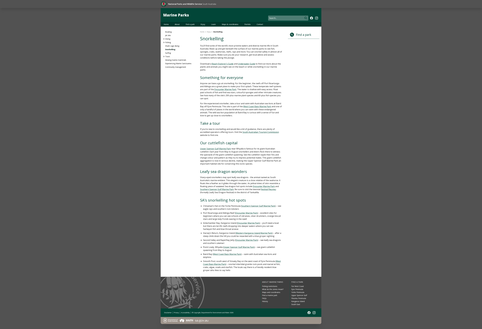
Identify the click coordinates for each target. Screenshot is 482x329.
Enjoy (203, 24)
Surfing (168, 53)
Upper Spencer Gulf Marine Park (215, 148)
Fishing (168, 42)
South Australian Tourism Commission (261, 132)
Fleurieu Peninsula (298, 298)
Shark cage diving (172, 46)
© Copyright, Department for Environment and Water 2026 (212, 313)
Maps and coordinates (271, 292)
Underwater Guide (246, 63)
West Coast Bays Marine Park (257, 106)
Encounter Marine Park (225, 89)
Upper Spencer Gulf (299, 295)
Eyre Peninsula (297, 289)
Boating (168, 32)
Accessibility (185, 313)
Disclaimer (168, 313)
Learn (213, 24)
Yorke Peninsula (297, 292)
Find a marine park (269, 295)
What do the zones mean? (272, 289)
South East (295, 304)
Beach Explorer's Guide (222, 63)
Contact (260, 24)
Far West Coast (297, 286)
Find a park (190, 24)
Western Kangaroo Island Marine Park (254, 233)
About (177, 24)
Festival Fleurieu (268, 189)
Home (166, 24)
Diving (167, 39)
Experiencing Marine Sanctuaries (178, 63)
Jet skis (168, 35)
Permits (247, 24)
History (265, 301)
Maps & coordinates (230, 24)
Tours (167, 56)
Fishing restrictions (269, 286)
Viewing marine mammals (175, 60)
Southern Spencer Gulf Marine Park (217, 189)
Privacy (176, 313)
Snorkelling (170, 49)
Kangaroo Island (298, 301)
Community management (175, 67)
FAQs (264, 298)
